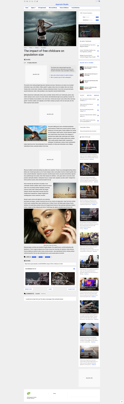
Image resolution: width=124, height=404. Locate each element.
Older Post (71, 289)
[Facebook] (34, 1)
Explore (33, 7)
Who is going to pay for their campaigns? (61, 77)
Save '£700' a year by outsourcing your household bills (88, 332)
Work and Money (53, 7)
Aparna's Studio (62, 4)
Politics (30, 47)
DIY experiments (42, 7)
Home (26, 7)
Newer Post (28, 289)
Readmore (91, 159)
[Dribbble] (24, 1)
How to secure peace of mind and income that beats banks (89, 354)
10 (82, 350)
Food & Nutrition (76, 7)
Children (37, 47)
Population (43, 47)
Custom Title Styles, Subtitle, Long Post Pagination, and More (88, 172)
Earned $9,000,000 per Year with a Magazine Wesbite (88, 149)
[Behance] (27, 1)
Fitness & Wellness (64, 7)
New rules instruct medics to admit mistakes (62, 75)
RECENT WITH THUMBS (86, 62)
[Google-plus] (32, 1)
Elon (97, 35)
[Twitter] (37, 1)
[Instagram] (29, 1)
